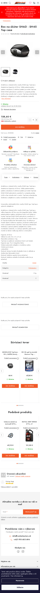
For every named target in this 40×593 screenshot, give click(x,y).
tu (22, 576)
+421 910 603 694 (22, 539)
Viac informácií (6, 99)
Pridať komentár (20, 327)
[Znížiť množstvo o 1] (30, 120)
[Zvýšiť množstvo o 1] (36, 120)
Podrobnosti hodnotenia (27, 34)
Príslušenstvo (32, 268)
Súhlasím (20, 587)
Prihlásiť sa (31, 512)
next (38, 371)
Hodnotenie (15, 177)
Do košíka (20, 127)
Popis (6, 177)
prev (1, 371)
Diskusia (26, 177)
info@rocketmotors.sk (21, 536)
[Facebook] (18, 551)
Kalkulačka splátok (10, 121)
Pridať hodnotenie (20, 304)
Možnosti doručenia (10, 109)
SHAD (37, 133)
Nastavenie (20, 580)
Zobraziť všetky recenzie (22, 476)
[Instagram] (23, 551)
